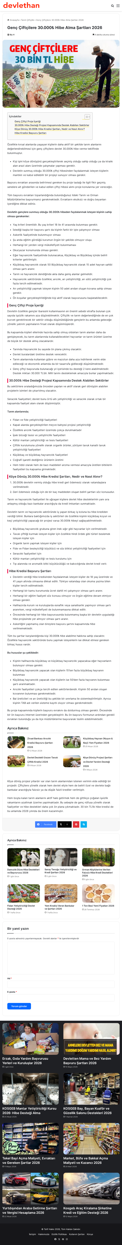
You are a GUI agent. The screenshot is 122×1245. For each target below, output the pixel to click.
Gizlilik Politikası (59, 1234)
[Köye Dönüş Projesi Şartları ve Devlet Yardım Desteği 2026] (72, 761)
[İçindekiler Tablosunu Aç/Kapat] (85, 117)
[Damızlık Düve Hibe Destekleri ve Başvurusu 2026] (23, 857)
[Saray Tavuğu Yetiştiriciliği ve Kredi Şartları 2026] (61, 857)
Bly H (12, 34)
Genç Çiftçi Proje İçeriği (28, 121)
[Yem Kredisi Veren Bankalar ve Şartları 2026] (61, 893)
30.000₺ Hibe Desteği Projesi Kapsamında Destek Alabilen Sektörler (52, 125)
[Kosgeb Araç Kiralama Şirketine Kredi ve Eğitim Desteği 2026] (91, 1188)
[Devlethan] (21, 5)
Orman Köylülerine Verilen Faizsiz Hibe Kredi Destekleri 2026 (97, 872)
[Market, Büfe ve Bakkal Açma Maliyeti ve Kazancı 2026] (91, 1139)
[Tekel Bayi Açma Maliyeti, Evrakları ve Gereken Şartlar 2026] (30, 1139)
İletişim (32, 1234)
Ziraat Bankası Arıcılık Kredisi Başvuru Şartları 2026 (40, 742)
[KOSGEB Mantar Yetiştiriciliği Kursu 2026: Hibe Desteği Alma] (30, 1089)
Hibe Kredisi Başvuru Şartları (30, 133)
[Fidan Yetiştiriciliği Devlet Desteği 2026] (23, 893)
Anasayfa (14, 20)
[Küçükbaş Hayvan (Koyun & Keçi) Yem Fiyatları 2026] (72, 742)
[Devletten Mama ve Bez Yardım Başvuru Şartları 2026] (91, 1039)
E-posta (12, 992)
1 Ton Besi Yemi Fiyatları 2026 (98, 905)
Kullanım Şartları (77, 1234)
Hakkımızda (43, 1234)
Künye (90, 1234)
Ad (9, 978)
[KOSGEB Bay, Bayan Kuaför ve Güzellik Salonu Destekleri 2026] (91, 1089)
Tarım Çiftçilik (27, 20)
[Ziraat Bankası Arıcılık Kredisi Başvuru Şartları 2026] (16, 742)
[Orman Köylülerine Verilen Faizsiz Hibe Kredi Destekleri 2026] (98, 857)
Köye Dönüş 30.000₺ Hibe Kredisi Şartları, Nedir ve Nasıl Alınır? (50, 129)
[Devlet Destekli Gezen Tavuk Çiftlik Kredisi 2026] (16, 761)
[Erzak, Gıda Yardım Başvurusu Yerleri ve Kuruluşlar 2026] (30, 1039)
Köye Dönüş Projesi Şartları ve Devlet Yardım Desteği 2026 (97, 761)
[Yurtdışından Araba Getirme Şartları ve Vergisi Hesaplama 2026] (30, 1188)
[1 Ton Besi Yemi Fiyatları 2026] (98, 893)
